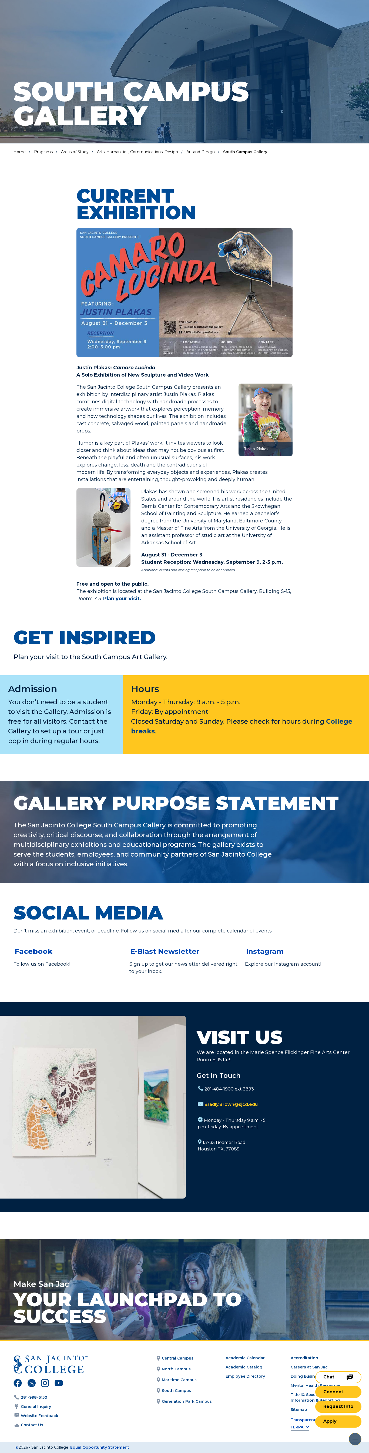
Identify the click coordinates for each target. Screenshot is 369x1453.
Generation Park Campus (187, 1401)
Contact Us (32, 1424)
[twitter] (31, 1384)
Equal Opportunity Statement (99, 1447)
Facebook (33, 951)
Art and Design (200, 151)
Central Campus (177, 1358)
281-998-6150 (34, 1397)
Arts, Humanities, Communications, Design (137, 151)
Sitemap (299, 1409)
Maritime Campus (179, 1379)
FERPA (297, 1427)
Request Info (338, 1406)
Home (20, 151)
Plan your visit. (122, 599)
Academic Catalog (244, 1367)
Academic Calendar (245, 1357)
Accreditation (304, 1357)
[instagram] (45, 1384)
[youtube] (58, 1384)
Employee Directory (245, 1376)
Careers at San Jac (309, 1367)
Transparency (304, 1420)
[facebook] (18, 1384)
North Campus (176, 1369)
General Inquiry (36, 1406)
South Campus (176, 1390)
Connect (333, 1391)
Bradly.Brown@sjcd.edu (231, 1104)
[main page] (44, 19)
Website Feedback (39, 1415)
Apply (330, 1421)
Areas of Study (75, 151)
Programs (43, 151)
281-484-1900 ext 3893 (229, 1089)
